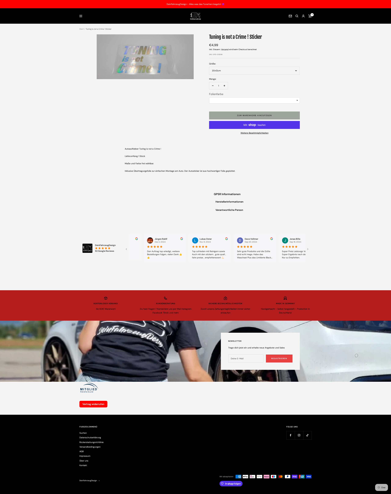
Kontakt (83, 465)
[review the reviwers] (166, 239)
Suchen (83, 433)
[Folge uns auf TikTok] (307, 435)
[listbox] (254, 100)
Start (81, 29)
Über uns (83, 460)
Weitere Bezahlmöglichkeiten (255, 133)
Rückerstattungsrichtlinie (91, 442)
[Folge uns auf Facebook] (290, 435)
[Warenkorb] (310, 16)
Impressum (84, 456)
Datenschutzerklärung (90, 437)
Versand (224, 49)
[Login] (303, 16)
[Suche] (297, 16)
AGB (81, 451)
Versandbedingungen (89, 446)
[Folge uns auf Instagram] (299, 435)
